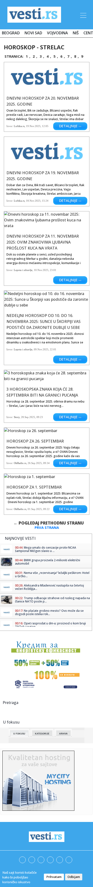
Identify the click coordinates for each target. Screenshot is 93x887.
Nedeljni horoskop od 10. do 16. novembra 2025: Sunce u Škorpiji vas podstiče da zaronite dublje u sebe (43, 321)
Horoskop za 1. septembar (34, 487)
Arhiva (63, 734)
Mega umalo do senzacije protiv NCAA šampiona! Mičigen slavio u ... (45, 549)
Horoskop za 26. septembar (35, 441)
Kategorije (42, 734)
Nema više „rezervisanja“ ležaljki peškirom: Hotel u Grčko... (52, 574)
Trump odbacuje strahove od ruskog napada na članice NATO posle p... (52, 599)
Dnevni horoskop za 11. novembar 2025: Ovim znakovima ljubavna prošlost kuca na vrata (42, 242)
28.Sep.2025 (28, 417)
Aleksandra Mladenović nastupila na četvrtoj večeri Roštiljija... (49, 587)
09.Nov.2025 (41, 349)
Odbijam (73, 877)
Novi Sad (33, 33)
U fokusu (19, 734)
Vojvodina (57, 33)
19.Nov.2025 (33, 126)
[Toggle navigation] (82, 14)
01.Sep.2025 (35, 509)
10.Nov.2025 (41, 270)
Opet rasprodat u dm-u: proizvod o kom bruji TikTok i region (50, 625)
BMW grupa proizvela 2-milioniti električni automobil (47, 562)
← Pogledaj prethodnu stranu (49, 523)
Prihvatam (54, 877)
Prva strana (47, 527)
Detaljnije (70, 125)
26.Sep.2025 (35, 463)
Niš (76, 33)
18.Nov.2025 (33, 200)
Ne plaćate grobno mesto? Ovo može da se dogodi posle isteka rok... (49, 612)
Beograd (11, 33)
